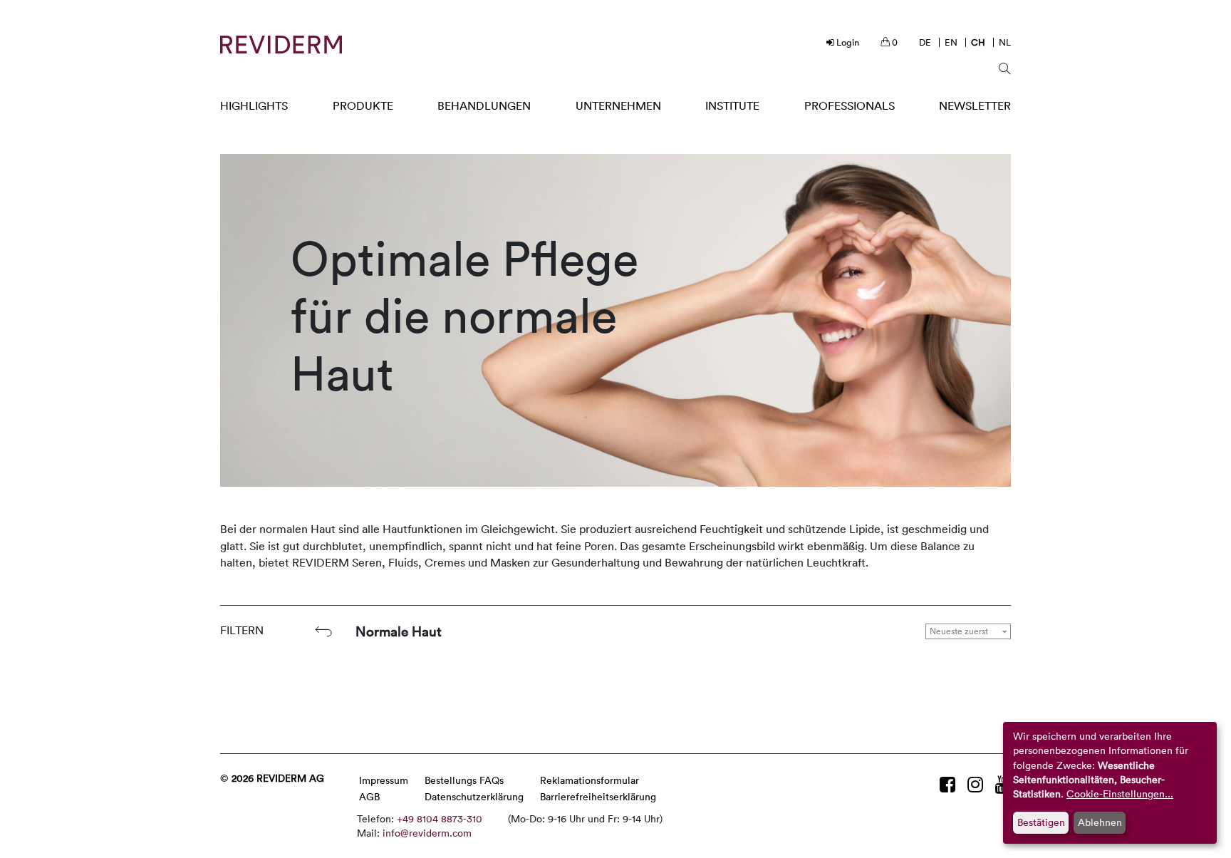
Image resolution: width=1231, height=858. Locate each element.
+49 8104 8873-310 (439, 818)
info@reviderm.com (427, 832)
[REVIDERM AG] (281, 44)
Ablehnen (1100, 822)
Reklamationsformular (589, 780)
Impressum (383, 780)
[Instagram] (977, 784)
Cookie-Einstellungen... (1119, 793)
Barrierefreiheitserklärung (598, 796)
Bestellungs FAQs (464, 780)
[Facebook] (950, 784)
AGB (369, 796)
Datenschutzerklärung (474, 796)
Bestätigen (1041, 822)
